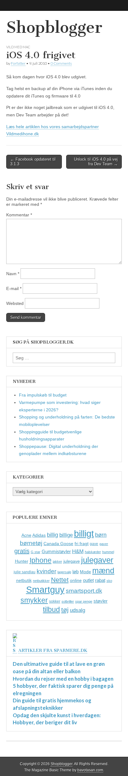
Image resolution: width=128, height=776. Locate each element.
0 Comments (61, 63)
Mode (85, 571)
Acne (26, 535)
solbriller (68, 601)
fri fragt (82, 543)
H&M (78, 551)
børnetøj (31, 543)
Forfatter (18, 63)
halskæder (93, 552)
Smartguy (45, 590)
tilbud (51, 609)
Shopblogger (54, 27)
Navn (12, 273)
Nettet (60, 579)
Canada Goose (58, 543)
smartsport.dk (84, 590)
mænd (103, 570)
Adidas (39, 535)
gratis (22, 551)
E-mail (13, 288)
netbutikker (41, 581)
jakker (57, 561)
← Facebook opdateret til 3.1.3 (33, 162)
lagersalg (64, 572)
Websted (15, 303)
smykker (34, 600)
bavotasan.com (90, 770)
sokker (54, 601)
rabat (100, 580)
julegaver (97, 560)
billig (52, 535)
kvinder (46, 571)
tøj (65, 609)
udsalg (77, 610)
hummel (108, 552)
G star (35, 552)
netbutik (24, 580)
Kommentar (19, 214)
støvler (100, 601)
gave (94, 544)
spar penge (83, 601)
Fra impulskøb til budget (42, 394)
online (76, 580)
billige (66, 535)
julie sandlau (24, 572)
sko (109, 581)
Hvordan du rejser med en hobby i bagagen (63, 678)
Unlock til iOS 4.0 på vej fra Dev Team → (96, 162)
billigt (84, 533)
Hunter (21, 561)
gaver (103, 544)
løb (75, 571)
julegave (71, 561)
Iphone (41, 560)
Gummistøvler (56, 551)
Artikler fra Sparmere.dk (52, 650)
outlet (88, 580)
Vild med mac (18, 47)
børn (101, 535)
